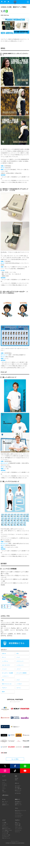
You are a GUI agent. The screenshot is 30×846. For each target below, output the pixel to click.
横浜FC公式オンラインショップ (20, 810)
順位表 (16, 779)
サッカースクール (18, 830)
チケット (5, 2)
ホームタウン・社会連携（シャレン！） (7, 674)
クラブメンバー (20, 661)
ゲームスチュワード (5, 836)
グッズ (18, 657)
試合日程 (16, 778)
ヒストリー (4, 825)
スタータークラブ (6, 665)
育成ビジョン (17, 822)
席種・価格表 (17, 787)
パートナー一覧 (5, 833)
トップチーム (5, 661)
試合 (18, 653)
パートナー (4, 669)
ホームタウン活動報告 (22, 673)
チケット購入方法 (18, 788)
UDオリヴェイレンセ (6, 683)
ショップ (1, 2)
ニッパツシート (17, 791)
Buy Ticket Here (18, 793)
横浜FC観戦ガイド (18, 801)
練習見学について (5, 804)
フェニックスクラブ (18, 828)
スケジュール (4, 803)
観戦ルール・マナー (18, 804)
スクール (19, 687)
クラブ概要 (4, 822)
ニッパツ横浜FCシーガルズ (7, 830)
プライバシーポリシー (15, 841)
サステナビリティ (5, 827)
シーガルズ (19, 683)
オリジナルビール (18, 816)
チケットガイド (17, 785)
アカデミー (4, 687)
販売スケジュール (18, 790)
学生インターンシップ (6, 838)
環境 (3, 680)
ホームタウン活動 (5, 831)
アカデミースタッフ (18, 827)
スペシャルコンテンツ (19, 815)
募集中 (3, 691)
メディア (19, 669)
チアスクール (17, 831)
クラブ (18, 680)
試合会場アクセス (18, 803)
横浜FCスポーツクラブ (6, 828)
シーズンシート (20, 665)
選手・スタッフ (5, 801)
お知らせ (4, 653)
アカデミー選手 (17, 825)
